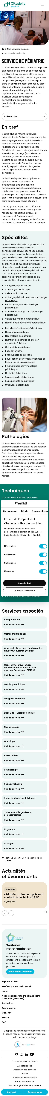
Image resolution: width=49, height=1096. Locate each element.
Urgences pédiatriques (17, 385)
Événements (9, 1008)
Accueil (3, 49)
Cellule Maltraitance (16, 293)
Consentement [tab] (10, 511)
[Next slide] (11, 913)
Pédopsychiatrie (14, 351)
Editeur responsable (24, 1081)
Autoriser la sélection (24, 590)
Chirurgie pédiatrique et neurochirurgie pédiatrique (26, 299)
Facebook (16, 1054)
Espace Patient (10, 982)
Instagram (21, 1054)
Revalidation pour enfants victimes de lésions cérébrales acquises (25, 360)
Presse (5, 1017)
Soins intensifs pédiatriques (19, 377)
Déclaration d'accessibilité (24, 1077)
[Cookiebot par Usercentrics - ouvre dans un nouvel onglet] (15, 503)
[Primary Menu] (42, 5)
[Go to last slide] (4, 913)
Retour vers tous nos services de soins (23, 859)
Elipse (6, 1034)
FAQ (4, 1022)
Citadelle (14, 5)
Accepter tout (24, 583)
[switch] (43, 555)
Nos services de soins (18, 49)
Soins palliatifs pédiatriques (19, 381)
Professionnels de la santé (16, 986)
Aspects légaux (24, 1066)
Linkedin (26, 1054)
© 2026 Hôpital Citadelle (24, 1062)
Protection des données (24, 1070)
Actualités (7, 1003)
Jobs (4, 991)
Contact (11, 1092)
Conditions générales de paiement (24, 1085)
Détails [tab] (24, 511)
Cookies (24, 1073)
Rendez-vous (35, 1092)
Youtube (32, 1054)
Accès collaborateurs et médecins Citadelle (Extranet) (21, 997)
